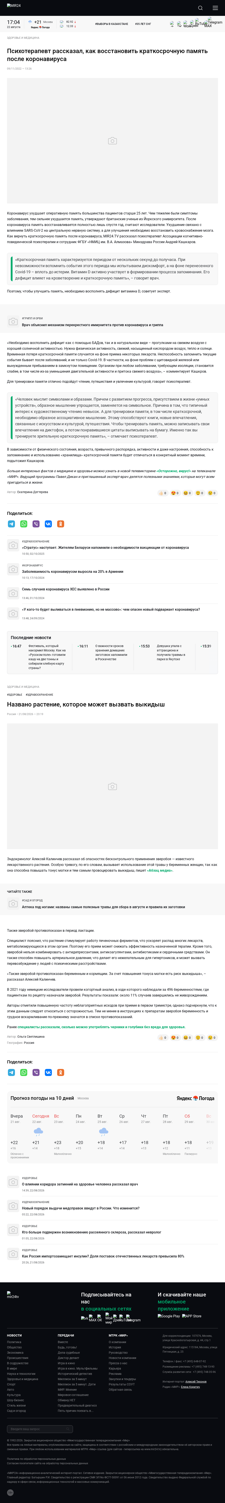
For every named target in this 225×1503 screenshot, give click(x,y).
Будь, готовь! (67, 1347)
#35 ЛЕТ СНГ (143, 24)
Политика (14, 1342)
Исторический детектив (75, 1373)
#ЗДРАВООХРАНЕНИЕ (39, 694)
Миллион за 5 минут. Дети (77, 1384)
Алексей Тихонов (196, 1381)
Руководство (118, 1352)
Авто (10, 1389)
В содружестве (17, 1363)
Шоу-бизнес (15, 1400)
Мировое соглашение (73, 1394)
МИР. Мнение (67, 1389)
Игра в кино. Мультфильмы (78, 1368)
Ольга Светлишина (31, 1036)
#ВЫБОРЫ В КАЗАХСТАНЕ (111, 24)
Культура (14, 1394)
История (115, 1347)
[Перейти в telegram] (11, 524)
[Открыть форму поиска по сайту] (200, 8)
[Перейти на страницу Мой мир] (108, 1318)
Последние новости (31, 637)
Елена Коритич (190, 1386)
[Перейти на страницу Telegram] (133, 1318)
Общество (14, 1347)
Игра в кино (66, 1363)
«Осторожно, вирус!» (173, 471)
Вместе (63, 1342)
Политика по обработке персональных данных (36, 1458)
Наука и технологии (21, 1373)
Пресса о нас (118, 1363)
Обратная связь (120, 1389)
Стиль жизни (16, 1405)
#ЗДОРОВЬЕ (14, 694)
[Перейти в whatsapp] (23, 524)
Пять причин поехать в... (76, 1410)
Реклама (115, 1373)
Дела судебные (69, 1352)
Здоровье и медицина (22, 1379)
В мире (12, 1368)
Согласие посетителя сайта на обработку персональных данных (47, 1463)
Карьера (115, 1368)
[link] (32, 318)
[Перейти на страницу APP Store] (191, 1318)
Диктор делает (68, 1357)
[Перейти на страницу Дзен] (117, 1318)
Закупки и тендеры (122, 1379)
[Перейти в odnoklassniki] (60, 524)
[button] (11, 523)
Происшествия (17, 1357)
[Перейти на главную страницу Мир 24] (14, 8)
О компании (117, 1342)
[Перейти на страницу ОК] (100, 1318)
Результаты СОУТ (122, 1384)
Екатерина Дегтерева (32, 492)
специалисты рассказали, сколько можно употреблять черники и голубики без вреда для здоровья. (102, 1027)
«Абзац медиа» (159, 870)
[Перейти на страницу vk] (84, 1318)
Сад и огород (16, 1410)
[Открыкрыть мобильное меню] (215, 8)
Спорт (11, 1384)
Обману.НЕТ (66, 1400)
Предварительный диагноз (77, 1405)
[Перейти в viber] (36, 524)
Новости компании (122, 1357)
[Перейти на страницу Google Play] (169, 1318)
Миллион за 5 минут (72, 1379)
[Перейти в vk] (48, 524)
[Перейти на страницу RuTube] (125, 1318)
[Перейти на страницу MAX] (92, 1318)
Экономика (15, 1352)
